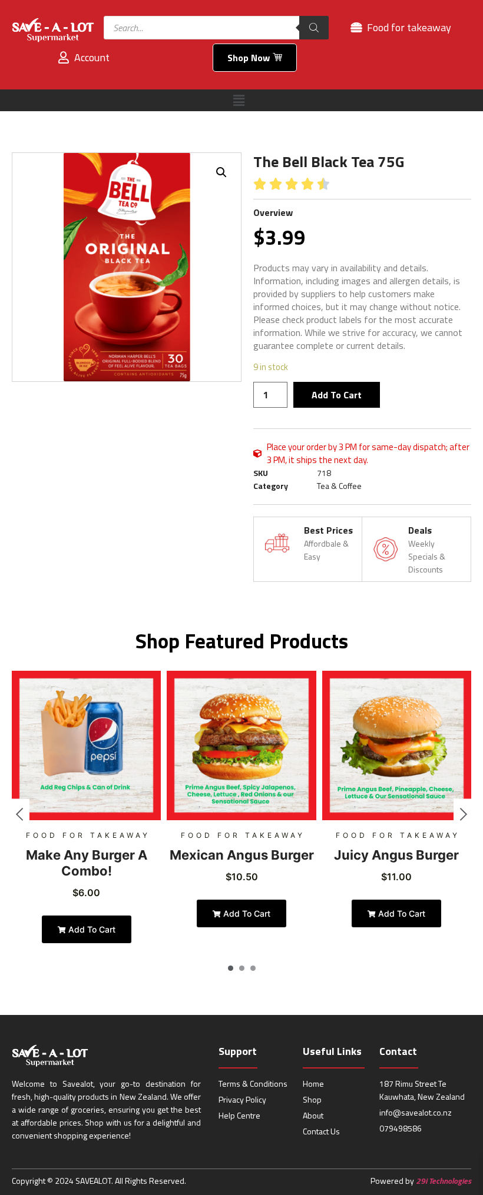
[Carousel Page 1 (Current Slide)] (230, 968)
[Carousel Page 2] (241, 968)
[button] (239, 100)
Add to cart (337, 395)
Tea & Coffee (339, 486)
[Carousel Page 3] (253, 968)
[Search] (314, 27)
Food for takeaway (88, 835)
